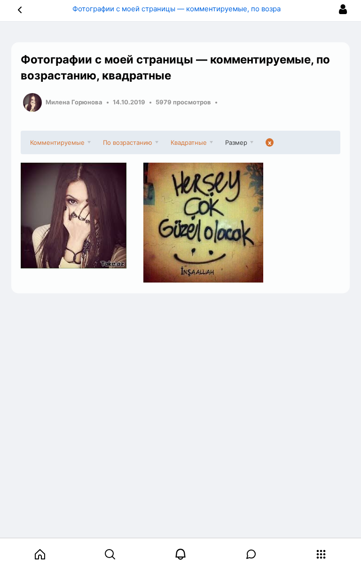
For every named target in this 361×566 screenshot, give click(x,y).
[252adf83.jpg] (203, 223)
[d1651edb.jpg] (81, 215)
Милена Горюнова (74, 102)
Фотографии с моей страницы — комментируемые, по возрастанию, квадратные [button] (211, 8)
